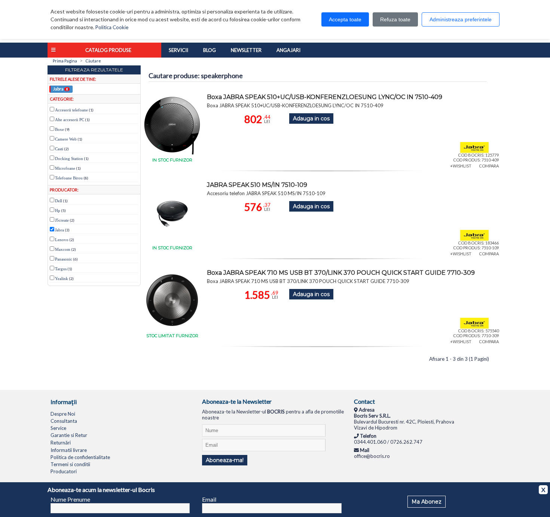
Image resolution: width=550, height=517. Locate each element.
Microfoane (65, 168)
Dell (58, 201)
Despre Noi (63, 414)
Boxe (59, 129)
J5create (62, 220)
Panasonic (63, 259)
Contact (364, 401)
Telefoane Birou (69, 178)
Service (58, 428)
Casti (59, 149)
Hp (57, 210)
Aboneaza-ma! (225, 460)
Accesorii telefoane (71, 110)
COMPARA (489, 165)
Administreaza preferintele (461, 19)
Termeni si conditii (70, 464)
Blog (209, 50)
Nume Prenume (70, 499)
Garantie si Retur (69, 435)
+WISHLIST (460, 165)
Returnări (61, 443)
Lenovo (61, 239)
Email (209, 499)
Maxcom (62, 249)
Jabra (60, 88)
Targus (61, 269)
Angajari (288, 50)
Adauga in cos (311, 118)
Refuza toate (395, 19)
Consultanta (64, 421)
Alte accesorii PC (69, 119)
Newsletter (246, 50)
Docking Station (69, 158)
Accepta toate (345, 19)
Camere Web (66, 139)
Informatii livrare (69, 450)
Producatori (64, 471)
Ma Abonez (426, 501)
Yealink (61, 278)
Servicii (178, 50)
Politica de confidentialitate (80, 457)
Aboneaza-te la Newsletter (237, 401)
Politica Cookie (111, 27)
